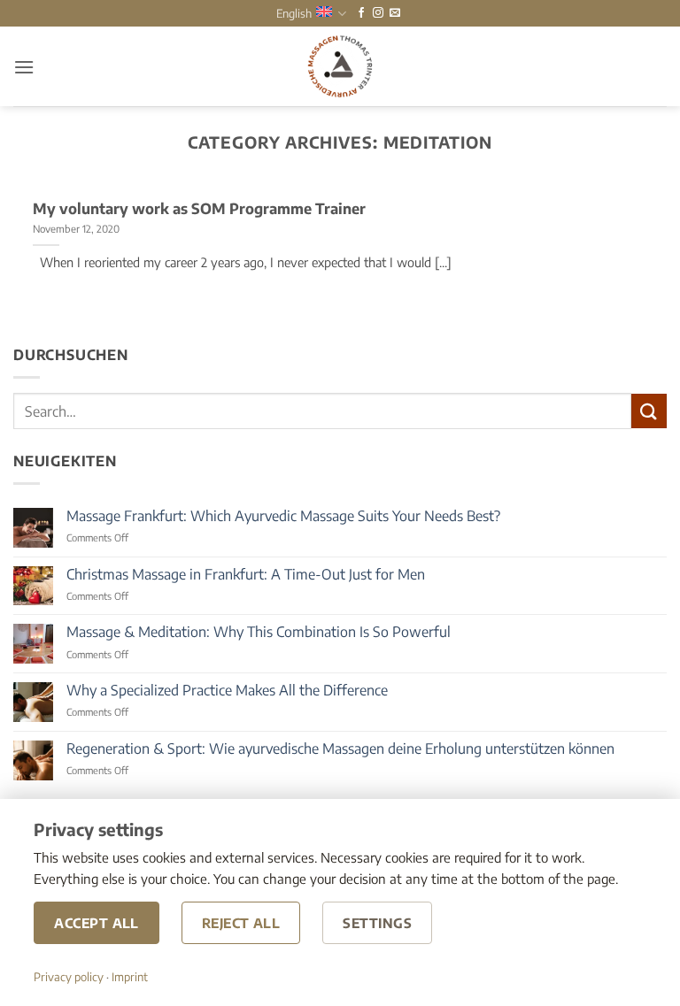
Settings (377, 923)
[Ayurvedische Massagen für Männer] (340, 66)
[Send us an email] (395, 13)
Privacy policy (69, 977)
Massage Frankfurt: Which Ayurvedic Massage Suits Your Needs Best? (283, 516)
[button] (24, 66)
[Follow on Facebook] (361, 13)
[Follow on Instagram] (378, 13)
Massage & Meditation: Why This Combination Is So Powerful (258, 632)
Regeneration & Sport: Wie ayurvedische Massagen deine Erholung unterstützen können (340, 749)
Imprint (130, 977)
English (294, 13)
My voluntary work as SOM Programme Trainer (199, 208)
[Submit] (649, 411)
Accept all (96, 923)
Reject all (241, 923)
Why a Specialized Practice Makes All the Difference (227, 690)
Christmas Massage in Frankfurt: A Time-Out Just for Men (245, 574)
